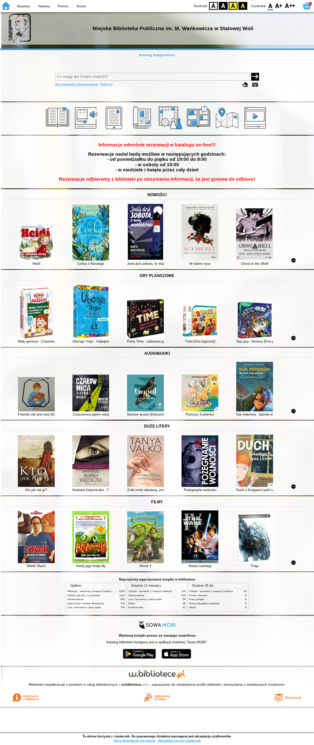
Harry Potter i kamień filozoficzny (85, 603)
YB (233, 5)
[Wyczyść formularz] (245, 85)
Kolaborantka (136, 607)
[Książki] (58, 129)
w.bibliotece (133, 684)
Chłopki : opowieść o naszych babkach (150, 591)
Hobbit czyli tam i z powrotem (83, 595)
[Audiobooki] (86, 129)
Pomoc (63, 6)
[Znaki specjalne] (255, 85)
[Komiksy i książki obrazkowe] (199, 129)
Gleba (131, 603)
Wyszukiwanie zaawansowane (76, 84)
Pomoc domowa (198, 595)
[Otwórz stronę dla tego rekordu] (37, 243)
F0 (270, 5)
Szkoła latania (75, 599)
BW (223, 5)
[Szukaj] (255, 77)
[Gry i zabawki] (171, 129)
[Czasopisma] (143, 129)
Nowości (23, 6)
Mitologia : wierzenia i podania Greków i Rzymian (94, 591)
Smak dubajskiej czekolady (204, 603)
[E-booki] (115, 129)
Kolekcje (106, 84)
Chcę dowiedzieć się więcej (134, 741)
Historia (44, 6)
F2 (290, 5)
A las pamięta (196, 599)
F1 (278, 5)
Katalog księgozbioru (157, 55)
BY (243, 5)
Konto (81, 6)
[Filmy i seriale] (256, 129)
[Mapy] (228, 129)
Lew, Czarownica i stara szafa (84, 607)
